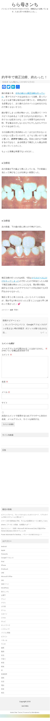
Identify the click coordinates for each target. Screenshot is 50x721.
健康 (11, 310)
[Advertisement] (25, 45)
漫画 (2, 678)
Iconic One (13, 712)
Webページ (5, 584)
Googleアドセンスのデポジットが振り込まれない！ (36, 328)
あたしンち (5, 591)
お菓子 (3, 595)
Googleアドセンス (7, 557)
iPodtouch (4, 569)
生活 (2, 681)
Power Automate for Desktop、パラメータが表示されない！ (21, 534)
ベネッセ (4, 640)
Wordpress (35, 712)
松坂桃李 (4, 674)
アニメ (3, 599)
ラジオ (3, 644)
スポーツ (4, 614)
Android (4, 546)
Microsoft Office (6, 576)
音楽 (2, 689)
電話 (2, 685)
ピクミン (4, 636)
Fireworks (4, 554)
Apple (3, 550)
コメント (7, 354)
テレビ (3, 621)
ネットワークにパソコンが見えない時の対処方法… (14, 328)
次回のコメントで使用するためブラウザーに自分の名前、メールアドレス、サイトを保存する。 (24, 417)
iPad (2, 561)
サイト (5, 402)
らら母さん (14, 82)
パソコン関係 (5, 632)
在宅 (2, 655)
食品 (2, 692)
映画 (2, 666)
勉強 (2, 651)
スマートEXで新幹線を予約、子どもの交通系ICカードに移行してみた (24, 521)
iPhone (3, 565)
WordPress (5, 588)
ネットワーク (5, 625)
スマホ (3, 618)
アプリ (3, 602)
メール (6, 392)
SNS (2, 580)
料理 (2, 662)
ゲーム (3, 610)
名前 (5, 382)
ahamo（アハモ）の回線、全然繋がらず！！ (16, 524)
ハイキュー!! (5, 629)
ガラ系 (3, 606)
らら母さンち (24, 4)
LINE (2, 573)
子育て (16, 310)
